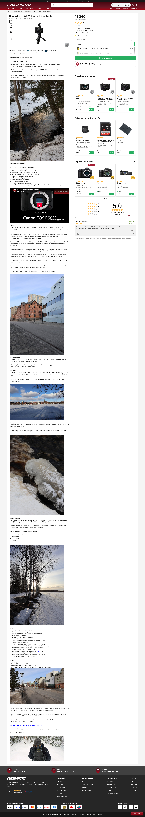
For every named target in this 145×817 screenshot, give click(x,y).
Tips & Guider (134, 8)
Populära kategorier (112, 793)
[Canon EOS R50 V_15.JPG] (39, 402)
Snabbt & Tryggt (61, 787)
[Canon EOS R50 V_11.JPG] (39, 686)
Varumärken (110, 790)
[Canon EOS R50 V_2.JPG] (39, 585)
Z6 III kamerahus (101, 184)
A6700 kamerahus (122, 184)
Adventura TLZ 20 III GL (83, 140)
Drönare (20, 8)
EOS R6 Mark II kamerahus (83, 184)
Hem (8, 11)
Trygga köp (47, 1)
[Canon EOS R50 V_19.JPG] (39, 120)
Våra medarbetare (112, 787)
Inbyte (84, 781)
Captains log (134, 787)
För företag (60, 793)
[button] (19, 791)
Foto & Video (10, 8)
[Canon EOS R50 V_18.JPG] (39, 475)
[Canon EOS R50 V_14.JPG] (39, 314)
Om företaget (110, 781)
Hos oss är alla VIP (62, 790)
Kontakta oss (60, 784)
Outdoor (39, 8)
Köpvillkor (84, 787)
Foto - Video (14, 11)
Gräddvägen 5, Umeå (110, 771)
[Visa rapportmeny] (133, 234)
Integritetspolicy (86, 790)
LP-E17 (119, 140)
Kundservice (125, 8)
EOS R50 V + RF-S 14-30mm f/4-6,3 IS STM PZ (125, 98)
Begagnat (48, 8)
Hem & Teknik (29, 8)
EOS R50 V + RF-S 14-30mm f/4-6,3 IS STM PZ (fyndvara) (105, 98)
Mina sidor (59, 781)
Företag (111, 8)
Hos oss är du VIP (57, 1)
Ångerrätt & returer (63, 796)
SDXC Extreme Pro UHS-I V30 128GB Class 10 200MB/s (105, 141)
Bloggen (117, 8)
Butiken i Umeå (111, 784)
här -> (64, 729)
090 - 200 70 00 (19, 771)
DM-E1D (40, 651)
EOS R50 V (79, 98)
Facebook (134, 781)
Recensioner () (79, 25)
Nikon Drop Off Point (87, 784)
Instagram (134, 784)
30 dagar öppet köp (69, 1)
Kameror (20, 11)
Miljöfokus (99, 1)
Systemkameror (27, 11)
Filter (78, 218)
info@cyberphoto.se (65, 771)
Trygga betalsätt (90, 1)
